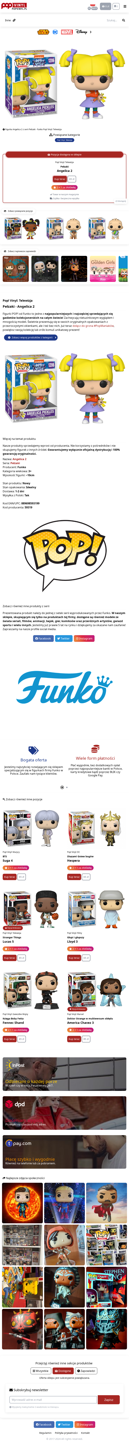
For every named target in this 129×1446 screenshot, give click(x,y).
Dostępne (65, 1371)
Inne (8, 20)
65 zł (71, 179)
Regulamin (45, 1432)
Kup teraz (59, 179)
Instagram (85, 638)
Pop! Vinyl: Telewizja (64, 140)
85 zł (21, 957)
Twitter (65, 638)
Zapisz (108, 1400)
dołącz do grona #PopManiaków (93, 326)
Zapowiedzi (87, 1371)
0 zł (107, 6)
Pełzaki (15, 463)
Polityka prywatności (66, 1432)
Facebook (45, 638)
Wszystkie (42, 1371)
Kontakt (85, 1432)
